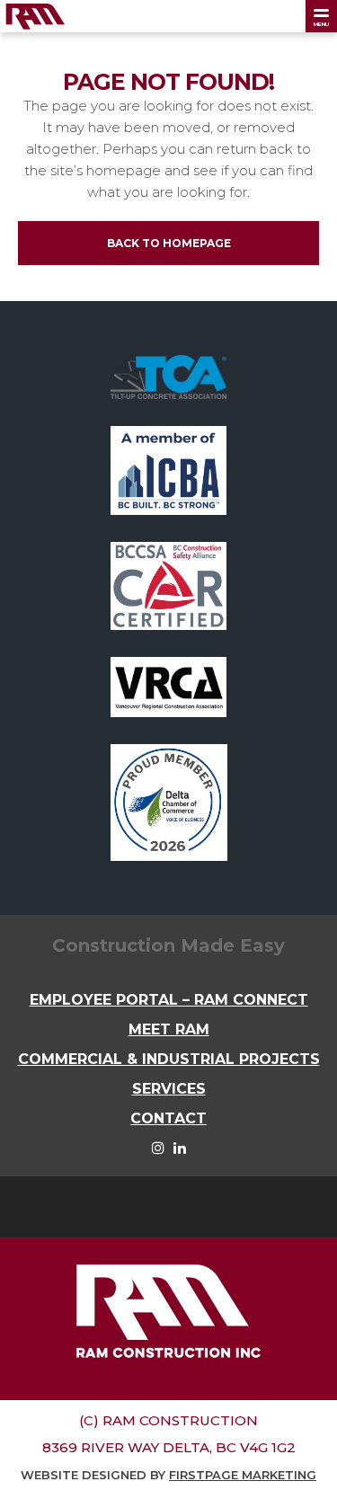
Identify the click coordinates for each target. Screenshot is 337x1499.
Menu (321, 24)
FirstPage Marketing (242, 1475)
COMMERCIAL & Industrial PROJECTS (169, 1059)
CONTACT (168, 1118)
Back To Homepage (169, 243)
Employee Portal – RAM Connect (169, 999)
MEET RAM (169, 1029)
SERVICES (169, 1088)
